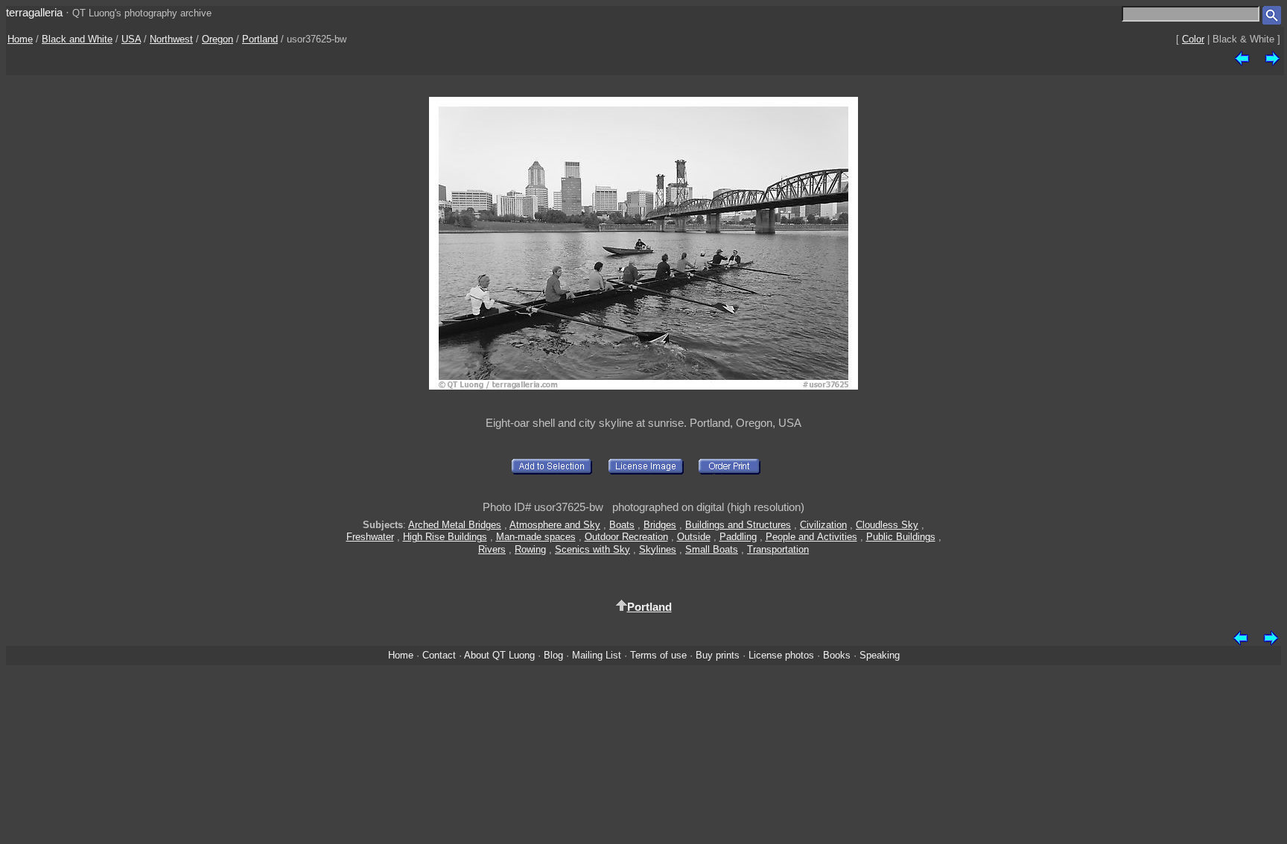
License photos (781, 655)
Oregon (217, 39)
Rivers (492, 549)
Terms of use (658, 655)
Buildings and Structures (738, 524)
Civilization (823, 524)
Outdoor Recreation (626, 536)
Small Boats (711, 549)
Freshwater (370, 536)
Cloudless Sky (887, 524)
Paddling (738, 536)
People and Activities (811, 536)
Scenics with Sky (592, 549)
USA (131, 39)
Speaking (879, 655)
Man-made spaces (536, 536)
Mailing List (596, 655)
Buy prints (718, 655)
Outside (694, 536)
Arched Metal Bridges (454, 524)
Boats (622, 524)
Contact (439, 655)
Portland (260, 39)
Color (1193, 39)
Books (837, 655)
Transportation (778, 549)
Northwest (171, 39)
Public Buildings (900, 536)
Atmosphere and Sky (554, 524)
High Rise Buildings (445, 536)
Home (20, 39)
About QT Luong (499, 655)
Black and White (77, 39)
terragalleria (34, 12)
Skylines (657, 549)
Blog (553, 655)
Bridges (660, 524)
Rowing (530, 549)
